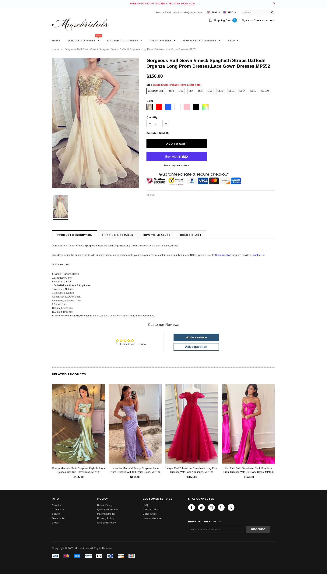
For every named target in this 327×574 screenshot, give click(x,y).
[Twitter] (201, 507)
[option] (95, 123)
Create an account (264, 20)
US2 (181, 91)
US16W (265, 91)
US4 (190, 91)
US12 (231, 91)
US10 (220, 91)
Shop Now (188, 3)
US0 (171, 91)
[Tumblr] (231, 507)
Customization (223, 255)
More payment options (176, 165)
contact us (259, 255)
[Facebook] (191, 507)
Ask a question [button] (196, 346)
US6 (200, 91)
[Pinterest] (221, 507)
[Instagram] (211, 507)
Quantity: (152, 117)
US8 (210, 91)
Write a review (196, 337)
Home (55, 49)
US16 (253, 91)
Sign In (246, 20)
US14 (242, 91)
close (274, 3)
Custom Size (156, 91)
